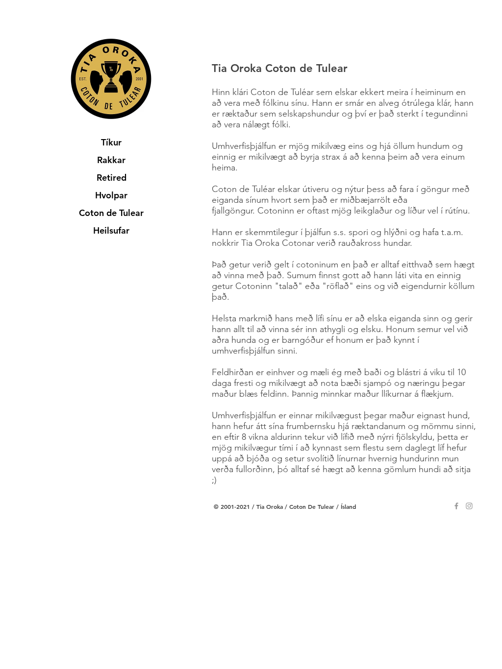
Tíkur (111, 142)
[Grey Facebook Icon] (456, 506)
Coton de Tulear (111, 212)
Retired (111, 177)
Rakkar (111, 160)
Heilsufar (111, 230)
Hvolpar (111, 195)
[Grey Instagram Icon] (469, 506)
